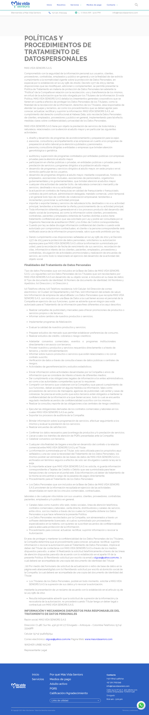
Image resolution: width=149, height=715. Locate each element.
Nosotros (61, 5)
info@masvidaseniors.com (125, 12)
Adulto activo (58, 683)
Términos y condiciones (130, 710)
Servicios (76, 5)
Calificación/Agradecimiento (69, 693)
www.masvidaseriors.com (98, 639)
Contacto (112, 5)
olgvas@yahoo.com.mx (58, 639)
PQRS (53, 688)
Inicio (49, 5)
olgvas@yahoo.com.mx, (107, 557)
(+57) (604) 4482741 (115, 679)
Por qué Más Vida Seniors (66, 674)
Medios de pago (94, 5)
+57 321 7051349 (59, 12)
